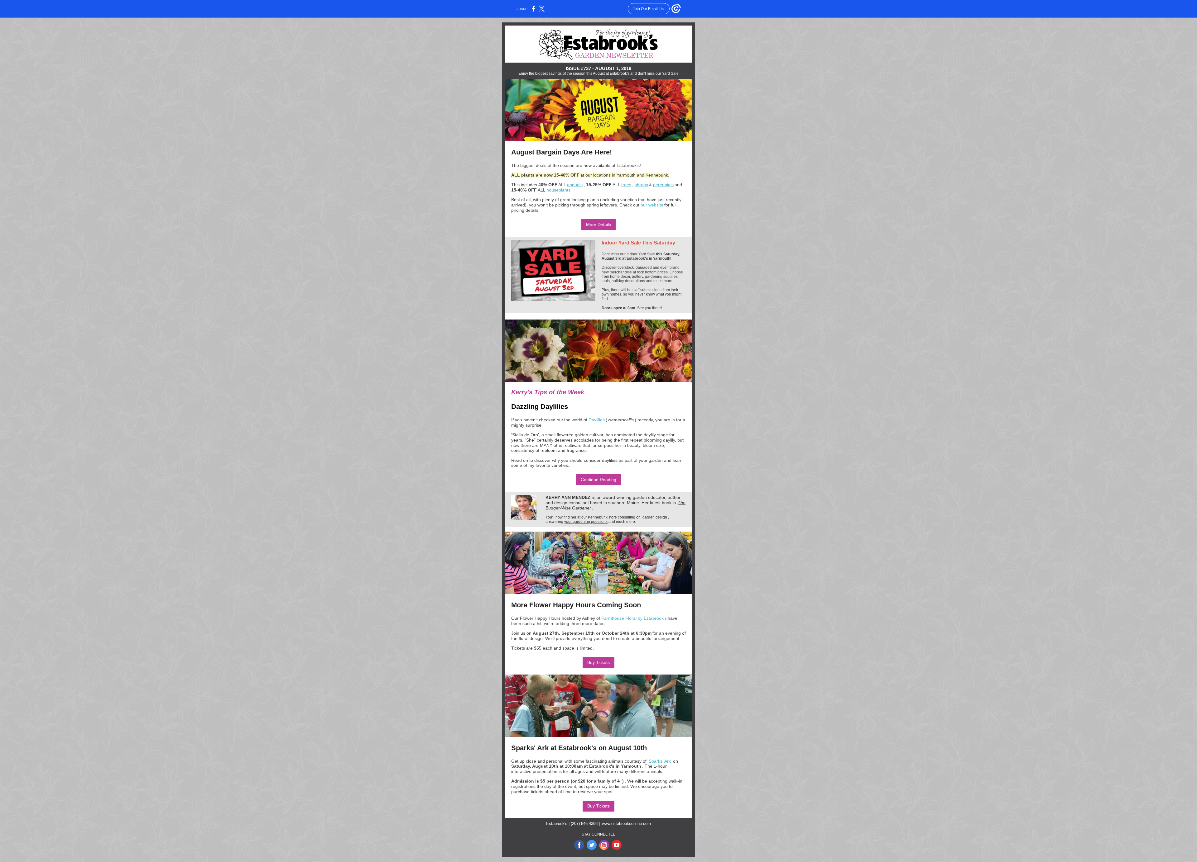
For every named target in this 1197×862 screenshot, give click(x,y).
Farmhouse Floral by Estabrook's (634, 618)
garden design (654, 517)
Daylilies (597, 419)
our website (652, 204)
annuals (575, 184)
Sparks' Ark (660, 761)
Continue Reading (598, 479)
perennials (663, 184)
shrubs (641, 184)
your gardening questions (586, 521)
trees (626, 184)
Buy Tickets (598, 662)
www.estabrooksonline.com (626, 823)
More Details (598, 224)
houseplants (558, 189)
